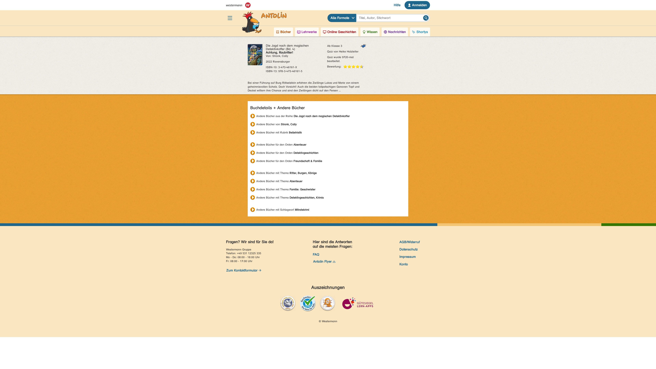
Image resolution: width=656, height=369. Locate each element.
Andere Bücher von (276, 124)
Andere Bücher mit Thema (286, 173)
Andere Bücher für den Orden (281, 144)
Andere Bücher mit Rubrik (279, 132)
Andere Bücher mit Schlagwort (282, 209)
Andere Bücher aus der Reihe (303, 116)
